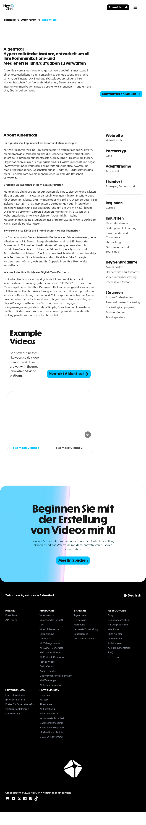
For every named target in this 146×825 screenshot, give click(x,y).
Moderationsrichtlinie (51, 732)
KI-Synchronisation (50, 685)
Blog (110, 615)
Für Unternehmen (15, 695)
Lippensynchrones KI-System (56, 675)
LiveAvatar (45, 638)
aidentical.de (114, 140)
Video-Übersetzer (50, 629)
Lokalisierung (47, 634)
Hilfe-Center (115, 634)
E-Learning (80, 620)
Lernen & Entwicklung (86, 629)
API (42, 624)
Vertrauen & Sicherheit (52, 718)
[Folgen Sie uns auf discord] (7, 798)
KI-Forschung (47, 709)
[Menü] (135, 7)
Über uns (45, 695)
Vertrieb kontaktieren (17, 709)
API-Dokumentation (119, 648)
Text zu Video (47, 662)
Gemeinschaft (116, 638)
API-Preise (11, 620)
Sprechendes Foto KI (51, 620)
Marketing (79, 624)
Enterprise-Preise (15, 699)
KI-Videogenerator (50, 643)
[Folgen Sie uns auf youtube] (13, 798)
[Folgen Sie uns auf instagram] (30, 798)
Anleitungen (115, 643)
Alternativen (46, 704)
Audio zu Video (48, 671)
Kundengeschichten (119, 620)
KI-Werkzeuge (48, 680)
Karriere (44, 699)
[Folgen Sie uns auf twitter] (19, 798)
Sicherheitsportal (49, 713)
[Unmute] (88, 434)
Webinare (113, 629)
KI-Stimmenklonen (50, 652)
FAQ (110, 652)
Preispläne (11, 615)
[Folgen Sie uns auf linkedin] (24, 798)
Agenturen (28, 19)
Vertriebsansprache (84, 638)
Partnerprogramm (118, 624)
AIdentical (112, 171)
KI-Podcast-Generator (52, 657)
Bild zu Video (47, 666)
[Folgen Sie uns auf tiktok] (36, 798)
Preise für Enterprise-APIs (19, 704)
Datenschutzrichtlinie (51, 723)
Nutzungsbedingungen (52, 727)
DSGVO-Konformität (51, 737)
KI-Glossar (114, 657)
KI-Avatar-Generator (51, 648)
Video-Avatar (47, 615)
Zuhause (10, 19)
